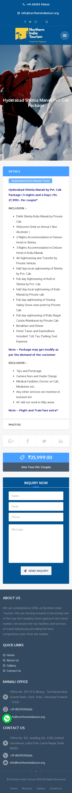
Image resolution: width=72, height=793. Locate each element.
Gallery (11, 665)
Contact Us (14, 671)
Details (14, 171)
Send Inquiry (38, 571)
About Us (13, 660)
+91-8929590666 (21, 709)
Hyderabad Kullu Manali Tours (30, 180)
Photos (15, 424)
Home (11, 655)
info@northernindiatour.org (27, 717)
